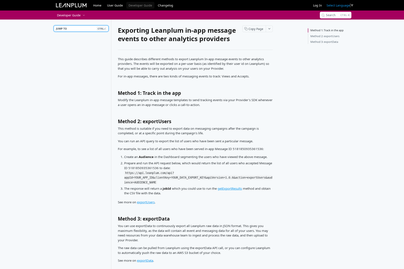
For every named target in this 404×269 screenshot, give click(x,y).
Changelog (165, 5)
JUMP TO (80, 28)
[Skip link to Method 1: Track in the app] (115, 94)
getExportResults (230, 188)
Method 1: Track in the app (327, 30)
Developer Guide (140, 5)
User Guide (115, 5)
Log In (317, 5)
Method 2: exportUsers (324, 36)
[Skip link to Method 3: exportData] (115, 220)
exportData (145, 260)
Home (97, 5)
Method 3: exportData (324, 42)
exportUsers (146, 202)
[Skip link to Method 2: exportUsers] (115, 123)
